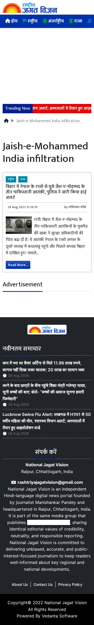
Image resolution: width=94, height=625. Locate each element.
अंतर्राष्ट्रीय (55, 21)
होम (13, 21)
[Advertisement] (47, 63)
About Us (20, 584)
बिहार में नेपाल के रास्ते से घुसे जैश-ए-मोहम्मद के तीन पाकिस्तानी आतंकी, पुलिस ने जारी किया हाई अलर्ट (46, 192)
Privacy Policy (70, 584)
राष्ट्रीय (32, 21)
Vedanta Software (59, 615)
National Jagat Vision (65, 602)
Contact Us (43, 584)
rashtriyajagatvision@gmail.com (50, 482)
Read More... (18, 265)
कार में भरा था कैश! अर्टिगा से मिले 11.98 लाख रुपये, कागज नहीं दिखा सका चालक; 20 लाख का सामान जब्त (43, 366)
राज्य (77, 21)
